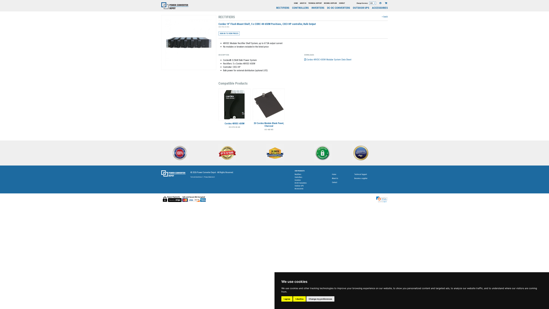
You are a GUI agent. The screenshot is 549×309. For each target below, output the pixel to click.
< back (385, 16)
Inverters (318, 8)
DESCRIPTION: (223, 55)
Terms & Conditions (196, 177)
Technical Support (315, 3)
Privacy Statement (209, 177)
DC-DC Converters (338, 8)
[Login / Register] (380, 3)
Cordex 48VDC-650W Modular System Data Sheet (328, 59)
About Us (303, 3)
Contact (342, 3)
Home (296, 3)
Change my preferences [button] (320, 299)
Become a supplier (330, 3)
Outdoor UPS (361, 8)
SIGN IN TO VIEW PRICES (229, 33)
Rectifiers (282, 8)
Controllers (300, 8)
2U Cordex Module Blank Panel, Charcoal (269, 124)
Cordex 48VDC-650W (234, 123)
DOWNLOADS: (309, 55)
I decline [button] (299, 299)
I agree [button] (287, 299)
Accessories (380, 8)
